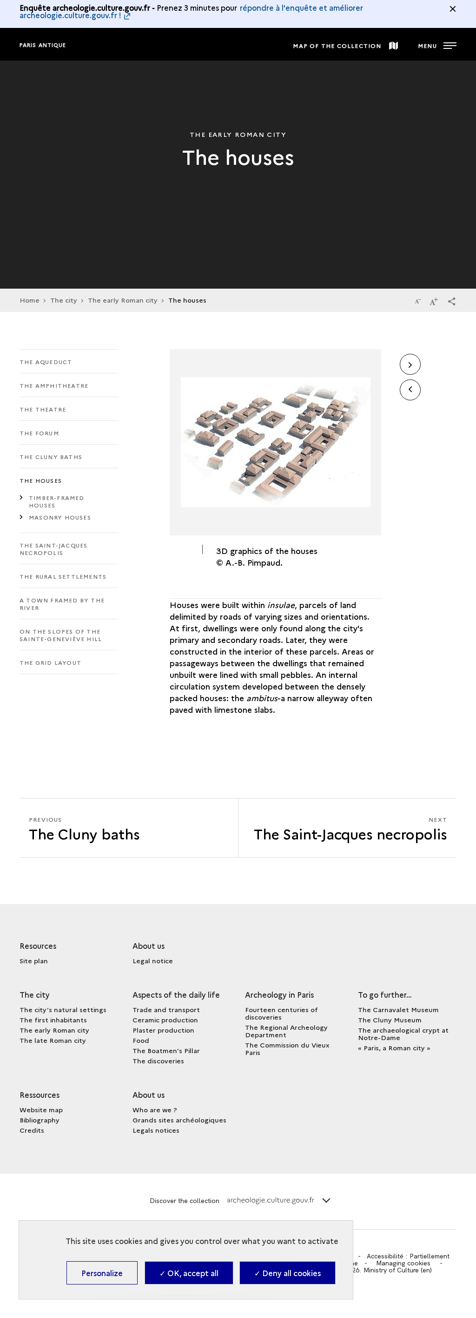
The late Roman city (53, 1040)
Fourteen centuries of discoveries (281, 1013)
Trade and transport (166, 1009)
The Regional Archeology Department (286, 1030)
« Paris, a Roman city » (394, 1047)
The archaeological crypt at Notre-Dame (403, 1033)
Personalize (102, 1273)
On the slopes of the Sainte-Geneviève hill (61, 634)
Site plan (34, 960)
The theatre (43, 409)
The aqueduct (46, 361)
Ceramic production (165, 1019)
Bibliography (40, 1119)
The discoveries (158, 1060)
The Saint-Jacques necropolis (53, 548)
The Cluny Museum (390, 1019)
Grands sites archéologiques (179, 1119)
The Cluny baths (51, 456)
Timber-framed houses (57, 501)
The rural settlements (63, 576)
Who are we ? (154, 1109)
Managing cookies (403, 1263)
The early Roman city (123, 299)
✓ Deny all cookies (287, 1273)
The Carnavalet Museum (398, 1009)
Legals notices (155, 1130)
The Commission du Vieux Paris (287, 1048)
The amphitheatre (54, 385)
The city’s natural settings (63, 1009)
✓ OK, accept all (188, 1273)
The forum (39, 433)
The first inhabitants (53, 1019)
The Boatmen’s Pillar (166, 1050)
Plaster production (163, 1029)
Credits (32, 1130)
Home (30, 299)
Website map (41, 1109)
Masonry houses (60, 517)
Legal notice (152, 960)
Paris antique (43, 44)
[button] (452, 300)
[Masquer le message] (452, 9)
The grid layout (50, 662)
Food (140, 1040)
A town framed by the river (62, 603)
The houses (41, 480)
